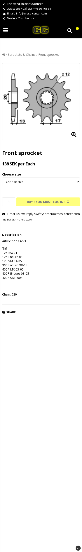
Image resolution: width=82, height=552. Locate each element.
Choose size (11, 174)
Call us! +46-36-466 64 (37, 9)
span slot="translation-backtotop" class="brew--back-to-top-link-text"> (78, 548)
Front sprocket (48, 54)
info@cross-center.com (31, 13)
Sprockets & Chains (21, 54)
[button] (76, 30)
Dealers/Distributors (20, 18)
